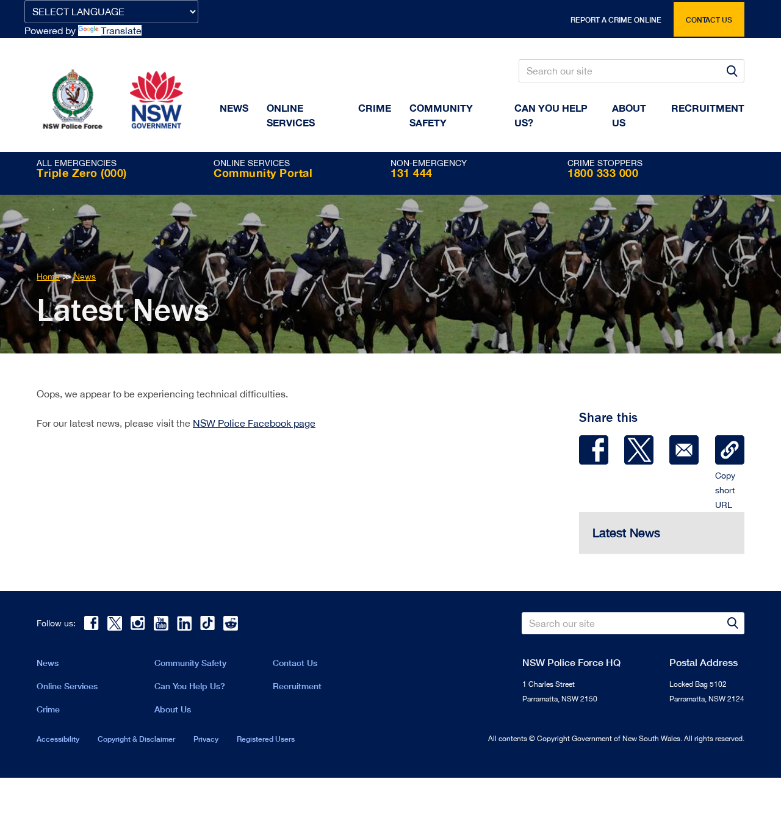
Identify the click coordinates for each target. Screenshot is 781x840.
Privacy (205, 739)
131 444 (411, 172)
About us (629, 115)
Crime (374, 108)
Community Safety (441, 115)
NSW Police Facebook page (254, 423)
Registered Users (266, 739)
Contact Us (295, 662)
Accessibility (58, 739)
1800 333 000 (602, 172)
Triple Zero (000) (82, 172)
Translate (121, 30)
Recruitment (707, 108)
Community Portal (263, 172)
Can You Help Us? (551, 115)
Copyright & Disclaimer (136, 739)
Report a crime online (615, 19)
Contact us (709, 19)
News (234, 108)
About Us (172, 709)
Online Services (291, 115)
